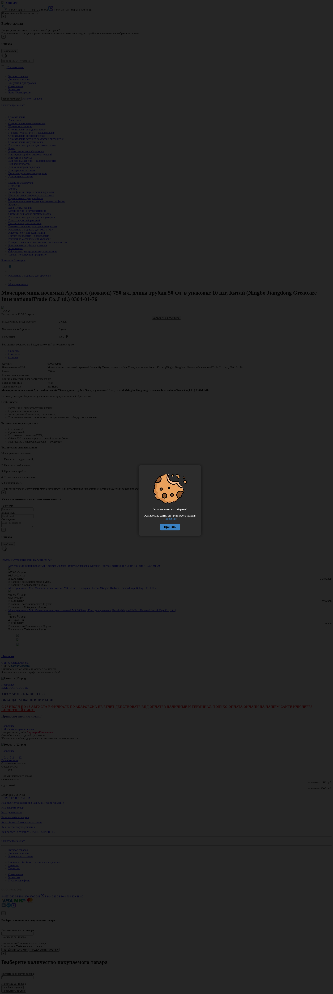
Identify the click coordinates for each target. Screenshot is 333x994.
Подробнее (170, 518)
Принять (170, 527)
